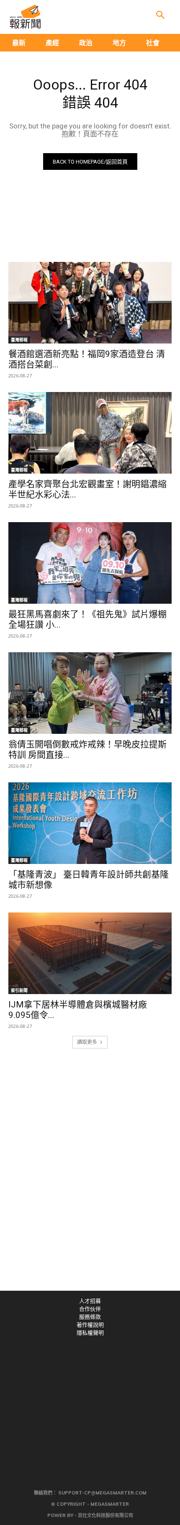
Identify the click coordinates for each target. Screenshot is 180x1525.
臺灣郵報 (19, 340)
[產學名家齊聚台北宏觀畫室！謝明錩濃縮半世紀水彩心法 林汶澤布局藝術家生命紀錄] (90, 433)
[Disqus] (90, 1175)
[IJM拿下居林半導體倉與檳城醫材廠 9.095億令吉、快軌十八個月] (90, 953)
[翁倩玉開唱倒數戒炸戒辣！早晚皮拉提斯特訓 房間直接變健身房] (90, 693)
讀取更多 (87, 1042)
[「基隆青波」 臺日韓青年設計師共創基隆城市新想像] (90, 823)
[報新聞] (25, 16)
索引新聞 (19, 990)
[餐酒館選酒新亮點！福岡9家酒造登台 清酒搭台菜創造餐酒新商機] (90, 302)
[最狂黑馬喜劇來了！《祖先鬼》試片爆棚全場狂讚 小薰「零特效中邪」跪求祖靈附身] (90, 563)
